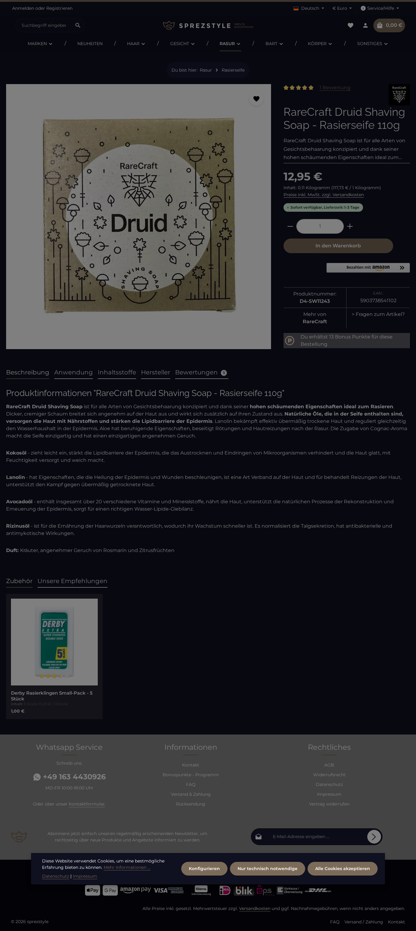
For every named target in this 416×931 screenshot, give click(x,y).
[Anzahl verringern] (290, 226)
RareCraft (315, 321)
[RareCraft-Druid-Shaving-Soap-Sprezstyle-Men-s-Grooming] (138, 216)
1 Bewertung (335, 87)
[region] (138, 219)
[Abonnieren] (374, 837)
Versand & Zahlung (191, 794)
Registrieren (59, 8)
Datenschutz (329, 784)
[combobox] (43, 25)
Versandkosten (254, 908)
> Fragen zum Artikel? (378, 314)
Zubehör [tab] (19, 581)
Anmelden (23, 8)
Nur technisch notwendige (268, 868)
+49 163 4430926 (73, 776)
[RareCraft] (399, 94)
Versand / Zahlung (363, 922)
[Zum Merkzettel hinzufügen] (256, 98)
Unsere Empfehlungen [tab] (72, 581)
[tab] (27, 372)
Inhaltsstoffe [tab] (117, 372)
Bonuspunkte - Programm (191, 774)
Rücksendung (190, 804)
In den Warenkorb (338, 246)
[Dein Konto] (365, 25)
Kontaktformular (87, 804)
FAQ (191, 784)
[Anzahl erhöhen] (350, 226)
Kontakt (190, 765)
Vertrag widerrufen (329, 804)
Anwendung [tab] (73, 372)
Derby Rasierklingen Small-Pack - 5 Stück (52, 696)
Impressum (329, 794)
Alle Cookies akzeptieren (342, 868)
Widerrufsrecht (329, 774)
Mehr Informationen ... (127, 867)
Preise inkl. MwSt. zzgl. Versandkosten (324, 194)
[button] (368, 270)
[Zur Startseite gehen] (208, 25)
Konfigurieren (204, 868)
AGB (329, 765)
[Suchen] (78, 25)
